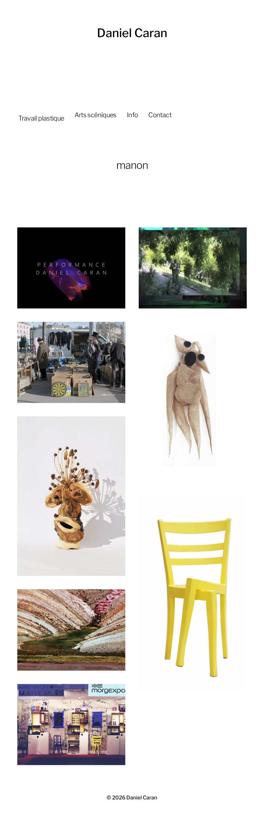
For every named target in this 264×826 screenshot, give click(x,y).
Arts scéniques (96, 115)
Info (132, 115)
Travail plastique (41, 118)
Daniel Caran (132, 33)
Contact (159, 115)
